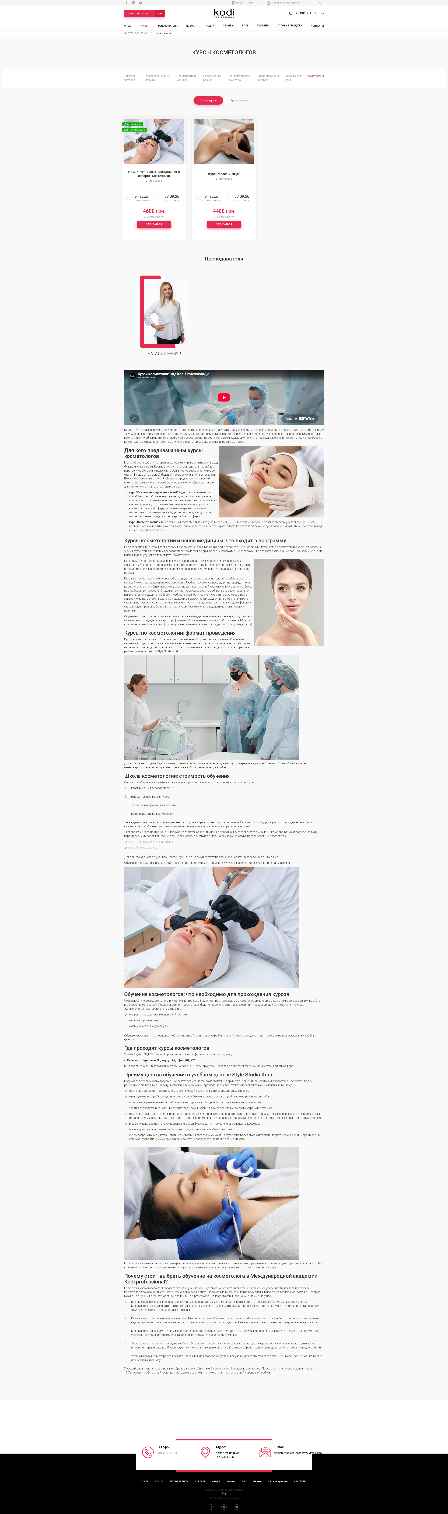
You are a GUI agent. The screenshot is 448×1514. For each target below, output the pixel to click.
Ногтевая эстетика (129, 78)
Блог (245, 25)
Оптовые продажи (289, 25)
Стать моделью (145, 13)
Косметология (315, 76)
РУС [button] (319, 2)
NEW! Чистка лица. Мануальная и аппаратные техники (154, 174)
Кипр (224, 1493)
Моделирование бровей (269, 78)
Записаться (154, 224)
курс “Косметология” (142, 847)
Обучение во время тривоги (286, 3)
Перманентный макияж (186, 78)
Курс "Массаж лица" (224, 174)
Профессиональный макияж (158, 78)
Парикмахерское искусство (238, 78)
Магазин (263, 25)
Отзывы (228, 25)
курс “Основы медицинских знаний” (151, 841)
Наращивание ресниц (212, 78)
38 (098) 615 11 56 (308, 13)
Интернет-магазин (245, 3)
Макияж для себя (293, 78)
